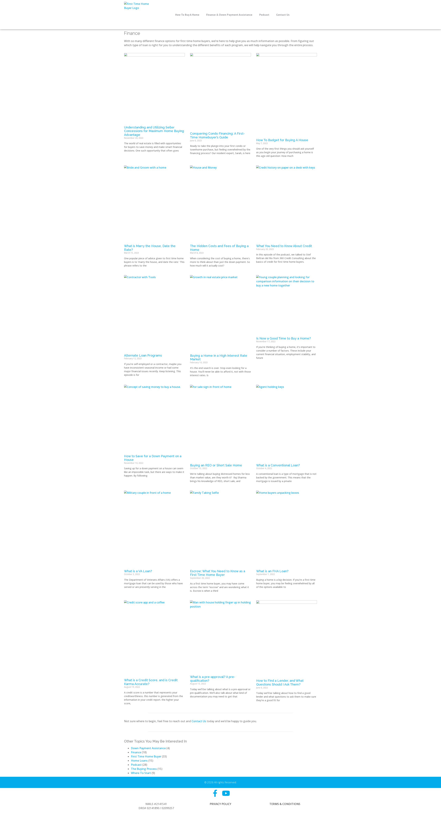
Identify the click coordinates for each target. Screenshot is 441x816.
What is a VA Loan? (138, 571)
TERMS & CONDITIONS (284, 804)
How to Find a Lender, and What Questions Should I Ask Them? (280, 682)
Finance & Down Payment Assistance (229, 14)
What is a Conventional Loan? (278, 465)
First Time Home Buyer (146, 756)
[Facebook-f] (215, 793)
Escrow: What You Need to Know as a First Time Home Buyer (217, 573)
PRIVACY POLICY (220, 804)
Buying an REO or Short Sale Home (216, 465)
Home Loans (139, 760)
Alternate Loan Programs (143, 355)
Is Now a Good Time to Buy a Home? (283, 338)
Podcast (264, 14)
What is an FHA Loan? (272, 571)
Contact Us (283, 14)
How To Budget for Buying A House (282, 140)
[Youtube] (225, 793)
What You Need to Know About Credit (284, 246)
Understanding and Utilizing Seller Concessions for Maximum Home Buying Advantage (154, 131)
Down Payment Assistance (148, 748)
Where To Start (141, 773)
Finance (136, 752)
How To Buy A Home (187, 14)
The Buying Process (144, 769)
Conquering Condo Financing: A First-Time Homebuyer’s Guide (217, 135)
